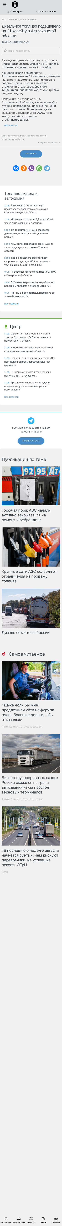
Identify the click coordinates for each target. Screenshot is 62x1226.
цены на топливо (10, 135)
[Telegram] (47, 168)
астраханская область (13, 139)
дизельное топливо (29, 135)
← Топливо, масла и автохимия (19, 19)
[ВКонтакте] (16, 168)
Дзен (5, 871)
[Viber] (31, 168)
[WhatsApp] (39, 168)
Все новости (11, 303)
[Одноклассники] (24, 168)
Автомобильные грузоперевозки (22, 726)
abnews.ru (11, 125)
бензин (43, 135)
